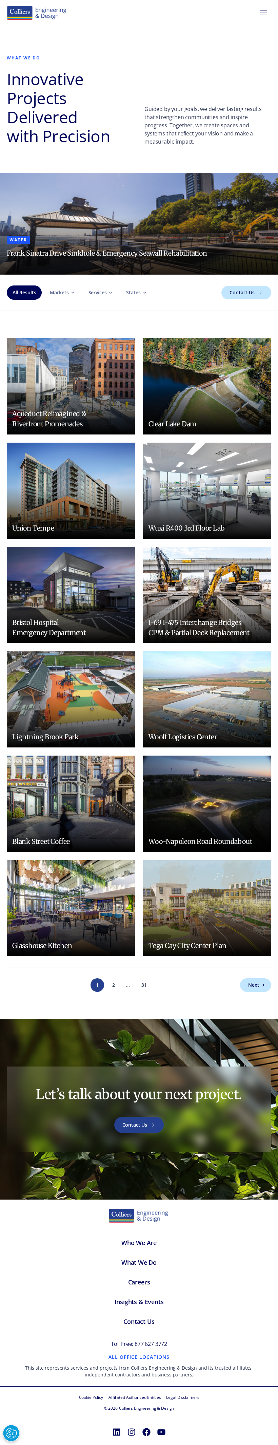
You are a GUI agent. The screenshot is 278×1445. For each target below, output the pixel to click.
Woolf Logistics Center (182, 737)
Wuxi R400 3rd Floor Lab (186, 528)
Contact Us (242, 292)
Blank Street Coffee (41, 841)
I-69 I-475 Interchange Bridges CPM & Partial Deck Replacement (199, 627)
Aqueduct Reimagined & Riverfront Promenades (49, 418)
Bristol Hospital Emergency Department (49, 627)
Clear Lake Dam (172, 424)
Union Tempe (33, 528)
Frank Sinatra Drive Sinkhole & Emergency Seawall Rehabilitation (107, 253)
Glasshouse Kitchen (42, 945)
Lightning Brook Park (45, 737)
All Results (24, 292)
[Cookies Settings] (11, 1433)
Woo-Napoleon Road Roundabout (200, 841)
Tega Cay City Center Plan (187, 945)
